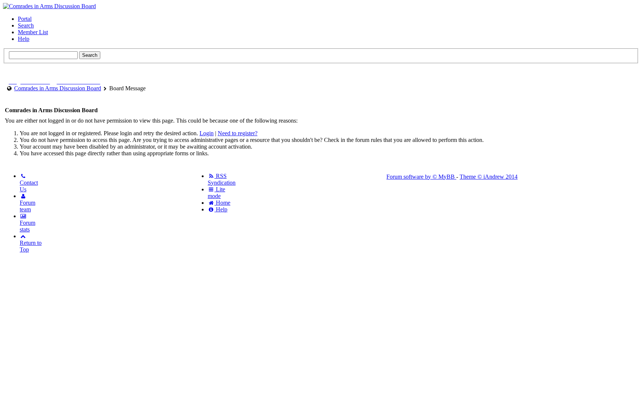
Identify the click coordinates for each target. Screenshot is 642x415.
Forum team (27, 206)
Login (207, 133)
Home (222, 203)
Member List (33, 32)
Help (23, 39)
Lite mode (216, 192)
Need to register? (237, 133)
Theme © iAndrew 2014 (489, 177)
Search (26, 25)
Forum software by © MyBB (421, 177)
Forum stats (27, 226)
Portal (25, 19)
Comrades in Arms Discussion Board (57, 88)
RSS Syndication (222, 179)
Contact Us (29, 185)
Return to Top (31, 246)
